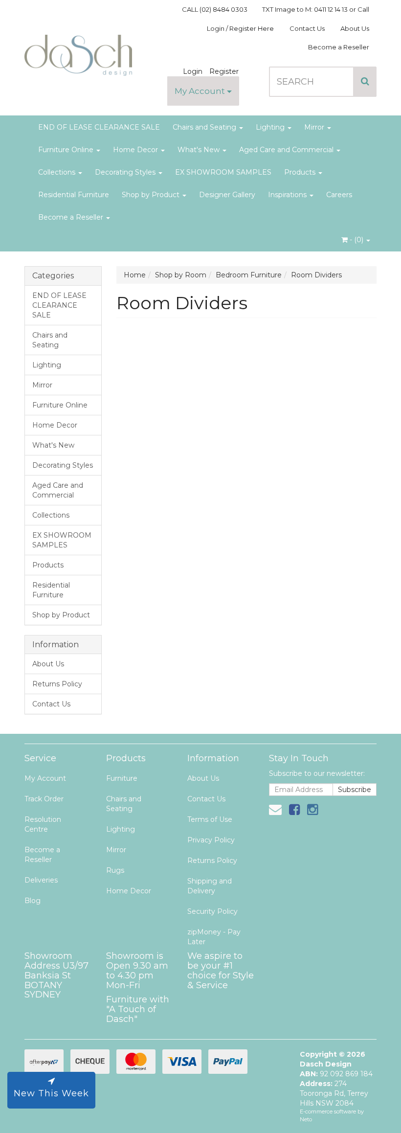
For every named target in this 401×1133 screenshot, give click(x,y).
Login (192, 71)
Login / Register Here (240, 28)
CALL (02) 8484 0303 (214, 9)
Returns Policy (57, 684)
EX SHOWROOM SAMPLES (223, 172)
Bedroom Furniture (249, 275)
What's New (200, 149)
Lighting (271, 127)
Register (224, 71)
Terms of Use (209, 819)
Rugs (115, 870)
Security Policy (212, 911)
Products (300, 172)
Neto (306, 1119)
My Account (201, 91)
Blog (32, 900)
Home (135, 275)
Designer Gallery (227, 194)
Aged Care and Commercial (287, 149)
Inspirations (288, 194)
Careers (339, 194)
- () (356, 239)
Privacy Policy (211, 840)
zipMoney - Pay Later (214, 937)
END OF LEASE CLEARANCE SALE (99, 127)
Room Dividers (316, 275)
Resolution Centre (42, 824)
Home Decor (136, 149)
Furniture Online (66, 149)
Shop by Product (151, 194)
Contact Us (307, 28)
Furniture (121, 778)
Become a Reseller (338, 47)
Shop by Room (180, 275)
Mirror (315, 127)
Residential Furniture (73, 194)
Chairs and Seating (205, 127)
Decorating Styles (126, 172)
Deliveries (41, 880)
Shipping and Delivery (209, 886)
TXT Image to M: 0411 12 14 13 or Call (315, 9)
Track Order (44, 798)
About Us (354, 28)
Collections (57, 172)
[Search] (365, 82)
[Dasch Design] (78, 52)
